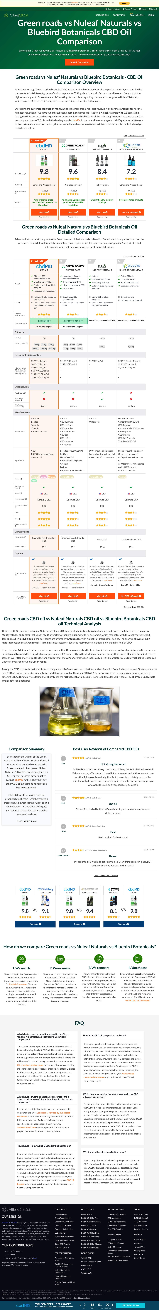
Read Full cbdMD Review (27, 821)
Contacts (138, 1243)
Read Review (44, 217)
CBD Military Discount (117, 1225)
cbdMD (19, 779)
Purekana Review (62, 1248)
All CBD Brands (140, 1222)
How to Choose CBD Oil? (91, 1262)
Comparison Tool (141, 1214)
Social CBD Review (62, 1244)
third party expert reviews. (30, 1065)
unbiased (74, 2)
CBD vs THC (86, 1269)
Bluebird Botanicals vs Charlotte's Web (63, 1265)
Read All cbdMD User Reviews (106, 875)
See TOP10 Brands (130, 212)
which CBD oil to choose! (137, 1000)
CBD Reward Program (116, 1214)
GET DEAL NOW (131, 1305)
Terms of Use (139, 1247)
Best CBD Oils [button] (102, 15)
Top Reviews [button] (119, 15)
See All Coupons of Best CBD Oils (102, 320)
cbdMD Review (61, 1214)
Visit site (43, 212)
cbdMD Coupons (115, 1247)
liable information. (18, 984)
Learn (151, 15)
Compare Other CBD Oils (134, 136)
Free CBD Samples (115, 1229)
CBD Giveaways (140, 1225)
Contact (154, 9)
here (35, 1258)
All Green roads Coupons (73, 326)
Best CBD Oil (86, 1214)
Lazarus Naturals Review (64, 1240)
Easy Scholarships (141, 1229)
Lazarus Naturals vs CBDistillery (62, 1277)
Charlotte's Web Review (64, 1222)
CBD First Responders (117, 1222)
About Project (139, 1239)
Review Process (130, 9)
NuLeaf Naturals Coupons (118, 1260)
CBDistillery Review (63, 1225)
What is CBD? (86, 1258)
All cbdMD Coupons (44, 326)
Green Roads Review (63, 1218)
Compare (34, 924)
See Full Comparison (79, 62)
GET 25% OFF (44, 321)
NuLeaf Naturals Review (64, 1236)
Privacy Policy (139, 1250)
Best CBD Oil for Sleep (90, 1236)
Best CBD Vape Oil (88, 1225)
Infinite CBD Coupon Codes (119, 1256)
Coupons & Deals (114, 9)
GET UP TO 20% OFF (73, 321)
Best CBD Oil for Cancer (91, 1240)
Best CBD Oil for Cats (90, 1248)
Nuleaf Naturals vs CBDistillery (62, 1271)
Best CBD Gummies (89, 1229)
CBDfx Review (60, 1233)
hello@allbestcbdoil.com (81, 1298)
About (144, 9)
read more (44, 583)
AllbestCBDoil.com (26, 1127)
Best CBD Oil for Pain (89, 1218)
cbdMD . (76, 120)
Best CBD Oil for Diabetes (91, 1244)
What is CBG (86, 1273)
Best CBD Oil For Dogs (90, 1233)
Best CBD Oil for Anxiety (91, 1222)
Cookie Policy (139, 1258)
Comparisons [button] (137, 14)
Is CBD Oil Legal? (141, 1218)
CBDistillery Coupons (116, 1243)
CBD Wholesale (114, 1218)
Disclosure (138, 1254)
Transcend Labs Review (64, 1229)
